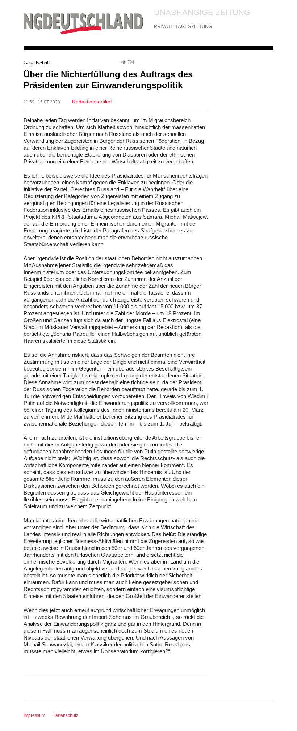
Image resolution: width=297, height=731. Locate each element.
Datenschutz (66, 715)
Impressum (34, 715)
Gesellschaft (37, 62)
